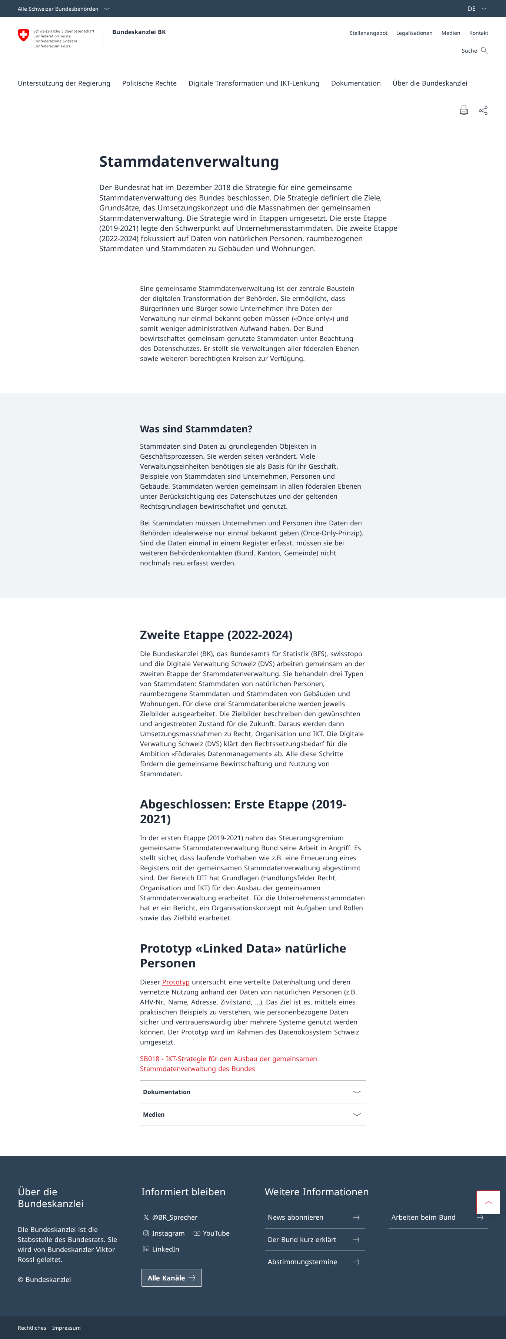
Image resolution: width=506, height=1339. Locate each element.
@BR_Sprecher (174, 1217)
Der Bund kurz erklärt (302, 1239)
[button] (64, 83)
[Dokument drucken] (463, 110)
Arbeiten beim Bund (424, 1217)
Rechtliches (32, 1327)
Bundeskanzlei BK (139, 32)
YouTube (216, 1233)
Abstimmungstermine (302, 1261)
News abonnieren (295, 1217)
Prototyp (176, 981)
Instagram (168, 1233)
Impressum (66, 1327)
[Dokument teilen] (483, 110)
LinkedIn (165, 1249)
